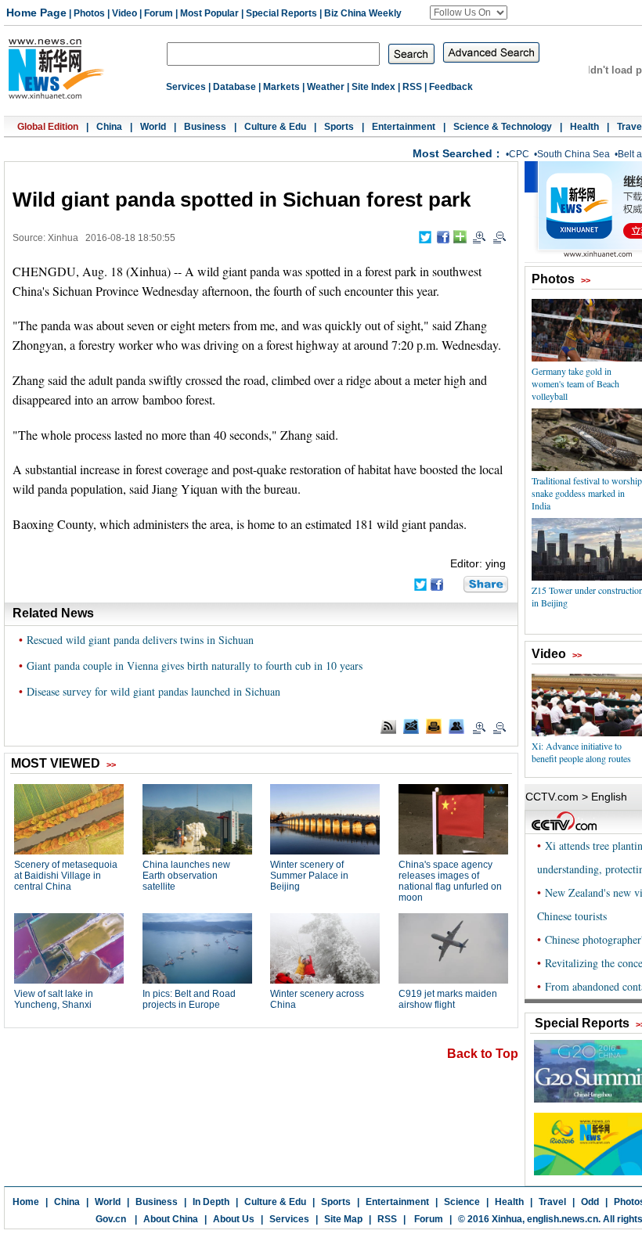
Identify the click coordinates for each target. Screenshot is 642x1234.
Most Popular (209, 13)
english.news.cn (562, 1219)
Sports (339, 126)
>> (585, 280)
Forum (158, 13)
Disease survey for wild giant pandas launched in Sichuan (153, 691)
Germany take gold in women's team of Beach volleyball (575, 383)
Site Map (343, 1219)
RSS (412, 86)
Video (124, 13)
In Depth (211, 1201)
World (153, 126)
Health (584, 126)
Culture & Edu (275, 126)
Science (462, 1201)
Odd (590, 1201)
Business (205, 126)
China (109, 126)
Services (186, 86)
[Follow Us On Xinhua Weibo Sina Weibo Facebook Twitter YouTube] (468, 12)
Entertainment (403, 126)
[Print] (434, 726)
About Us (233, 1219)
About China (170, 1219)
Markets (281, 86)
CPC (519, 154)
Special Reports (281, 13)
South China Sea (573, 154)
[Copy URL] (456, 726)
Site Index (373, 86)
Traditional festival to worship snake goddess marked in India (587, 493)
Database (234, 86)
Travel (552, 1201)
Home (26, 1201)
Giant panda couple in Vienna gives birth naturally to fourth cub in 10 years (194, 665)
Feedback (451, 86)
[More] (460, 236)
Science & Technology (502, 126)
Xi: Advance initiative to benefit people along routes (581, 752)
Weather (325, 86)
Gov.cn (111, 1219)
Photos (89, 13)
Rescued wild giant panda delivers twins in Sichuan (140, 639)
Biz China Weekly (363, 13)
